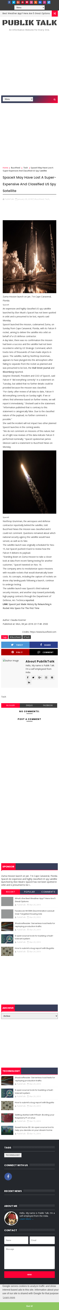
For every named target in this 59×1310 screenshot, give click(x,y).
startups (51, 13)
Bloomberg (8, 371)
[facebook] (9, 2)
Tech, (47, 199)
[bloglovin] (26, 2)
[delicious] (48, 2)
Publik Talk (29, 23)
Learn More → (27, 1218)
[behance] (40, 2)
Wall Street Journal (41, 367)
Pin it (19, 652)
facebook (48, 705)
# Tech (27, 637)
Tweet (19, 645)
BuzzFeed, (39, 199)
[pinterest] (22, 2)
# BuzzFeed (15, 637)
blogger (10, 705)
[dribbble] (31, 2)
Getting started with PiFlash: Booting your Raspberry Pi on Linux (34, 1116)
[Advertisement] (29, 64)
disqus (29, 705)
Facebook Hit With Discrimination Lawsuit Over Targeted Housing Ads (34, 912)
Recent (10, 891)
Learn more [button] (9, 1297)
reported (29, 600)
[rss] (35, 2)
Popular (29, 891)
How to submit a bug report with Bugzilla (34, 948)
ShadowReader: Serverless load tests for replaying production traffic (35, 925)
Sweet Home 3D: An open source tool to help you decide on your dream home (34, 1129)
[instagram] (44, 2)
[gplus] (18, 2)
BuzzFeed (15, 167)
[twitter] (13, 2)
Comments (48, 891)
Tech (25, 167)
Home (5, 167)
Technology (13, 1155)
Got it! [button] (29, 1306)
